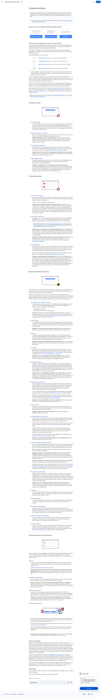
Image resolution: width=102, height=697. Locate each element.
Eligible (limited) (53, 393)
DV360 (61, 352)
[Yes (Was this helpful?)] (68, 682)
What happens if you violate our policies (57, 150)
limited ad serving (44, 529)
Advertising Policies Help (12, 2)
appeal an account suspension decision (37, 91)
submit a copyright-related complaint (52, 353)
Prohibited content (42, 58)
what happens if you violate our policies (51, 397)
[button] (2, 1)
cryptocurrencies (57, 424)
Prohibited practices (42, 61)
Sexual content (41, 624)
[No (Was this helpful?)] (71, 682)
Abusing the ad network (37, 195)
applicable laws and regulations (56, 654)
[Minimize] (97, 673)
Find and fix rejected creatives (60, 95)
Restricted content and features (45, 64)
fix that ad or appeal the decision (56, 89)
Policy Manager (66, 299)
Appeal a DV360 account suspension (37, 96)
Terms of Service (20, 694)
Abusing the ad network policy (48, 202)
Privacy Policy (13, 694)
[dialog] (89, 681)
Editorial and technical (42, 68)
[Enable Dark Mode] (84, 694)
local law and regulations (58, 396)
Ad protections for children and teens (40, 302)
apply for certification (48, 352)
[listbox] (92, 694)
